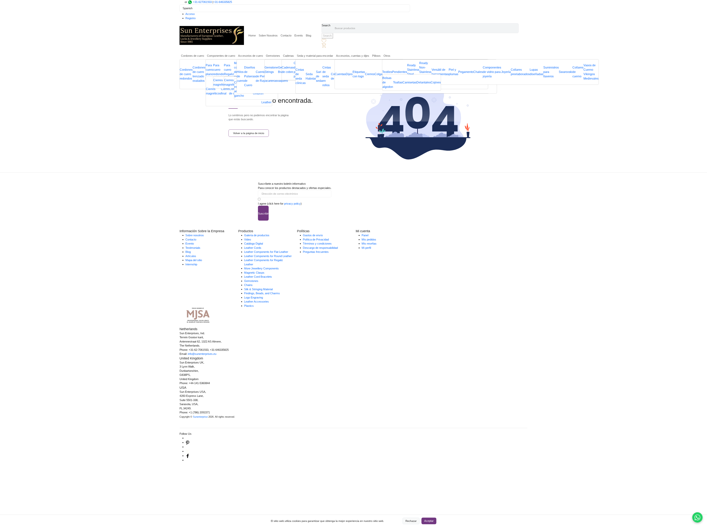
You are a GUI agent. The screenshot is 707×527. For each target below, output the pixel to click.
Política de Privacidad (316, 239)
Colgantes (381, 74)
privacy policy (292, 203)
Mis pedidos (369, 239)
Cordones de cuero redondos (186, 74)
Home (252, 35)
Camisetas (409, 82)
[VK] (187, 460)
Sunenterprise (200, 416)
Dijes (349, 74)
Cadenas (288, 55)
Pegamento (465, 71)
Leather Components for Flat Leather (266, 251)
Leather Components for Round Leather (268, 256)
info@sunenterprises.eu (202, 353)
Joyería (506, 71)
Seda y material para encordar (315, 55)
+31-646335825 (222, 1)
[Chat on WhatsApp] (697, 517)
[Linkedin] (187, 446)
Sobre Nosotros (268, 35)
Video (247, 239)
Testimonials (192, 247)
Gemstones (273, 55)
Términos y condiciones (317, 243)
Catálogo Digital (253, 243)
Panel (365, 235)
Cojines (436, 82)
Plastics (249, 305)
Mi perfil (366, 247)
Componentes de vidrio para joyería (492, 72)
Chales (478, 71)
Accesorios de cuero (250, 55)
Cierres (369, 74)
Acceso (190, 13)
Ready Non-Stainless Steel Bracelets (425, 72)
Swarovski (565, 71)
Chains (248, 285)
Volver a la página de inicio (248, 133)
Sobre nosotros (194, 235)
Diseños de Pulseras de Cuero (250, 76)
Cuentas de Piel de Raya (261, 76)
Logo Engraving (253, 297)
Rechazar (411, 520)
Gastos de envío (313, 235)
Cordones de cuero (192, 55)
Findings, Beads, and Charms (262, 293)
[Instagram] (187, 438)
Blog (308, 35)
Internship (191, 264)
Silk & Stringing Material (258, 289)
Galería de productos (256, 235)
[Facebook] (187, 455)
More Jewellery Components (261, 268)
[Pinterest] (187, 442)
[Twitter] (187, 451)
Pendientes (399, 71)
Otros (387, 55)
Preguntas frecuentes (316, 251)
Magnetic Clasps (254, 272)
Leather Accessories (256, 301)
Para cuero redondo (218, 70)
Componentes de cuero (221, 55)
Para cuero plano (209, 70)
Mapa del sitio (193, 260)
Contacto (286, 35)
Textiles (387, 71)
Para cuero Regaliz (229, 70)
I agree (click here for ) (280, 203)
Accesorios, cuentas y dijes (352, 55)
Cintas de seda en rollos (326, 76)
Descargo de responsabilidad (320, 247)
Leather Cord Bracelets (258, 276)
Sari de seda (319, 76)
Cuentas (340, 74)
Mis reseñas (369, 243)
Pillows (376, 55)
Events (298, 35)
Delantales (423, 82)
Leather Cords (252, 247)
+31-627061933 (202, 1)
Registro (190, 18)
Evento (189, 243)
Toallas (397, 82)
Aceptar (429, 520)
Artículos (190, 256)
